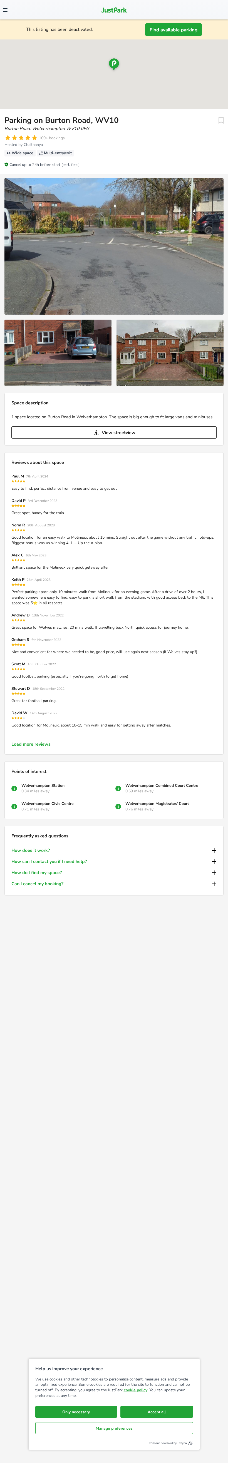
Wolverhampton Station (43, 785)
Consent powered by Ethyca (168, 1443)
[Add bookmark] (221, 120)
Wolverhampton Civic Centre (47, 803)
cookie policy (135, 1390)
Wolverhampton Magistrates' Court (157, 803)
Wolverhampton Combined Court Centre (161, 785)
